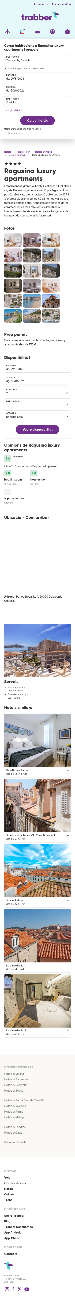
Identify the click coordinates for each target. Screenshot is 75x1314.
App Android (12, 1232)
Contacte (10, 1254)
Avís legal (9, 1282)
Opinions (35, 484)
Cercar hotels (37, 120)
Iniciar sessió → (61, 4)
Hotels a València (15, 1106)
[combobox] (37, 59)
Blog (7, 1221)
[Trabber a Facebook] (13, 1291)
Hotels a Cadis (13, 1132)
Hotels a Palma (13, 1111)
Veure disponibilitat (37, 429)
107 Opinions (11, 484)
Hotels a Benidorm (15, 1085)
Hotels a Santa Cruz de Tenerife (24, 1100)
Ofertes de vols (15, 1183)
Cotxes (9, 1194)
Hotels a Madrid (14, 1073)
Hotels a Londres (15, 1127)
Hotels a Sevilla (14, 1090)
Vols (7, 1177)
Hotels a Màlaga (14, 1117)
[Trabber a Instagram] (7, 1291)
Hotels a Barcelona (16, 1079)
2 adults (11, 102)
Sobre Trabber (14, 1215)
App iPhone (12, 1238)
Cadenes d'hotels (15, 1142)
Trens (8, 1200)
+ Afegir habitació (13, 110)
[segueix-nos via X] (19, 1291)
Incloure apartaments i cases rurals (26, 68)
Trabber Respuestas (18, 1227)
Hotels (8, 1188)
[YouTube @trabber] (26, 1291)
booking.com (15, 133)
